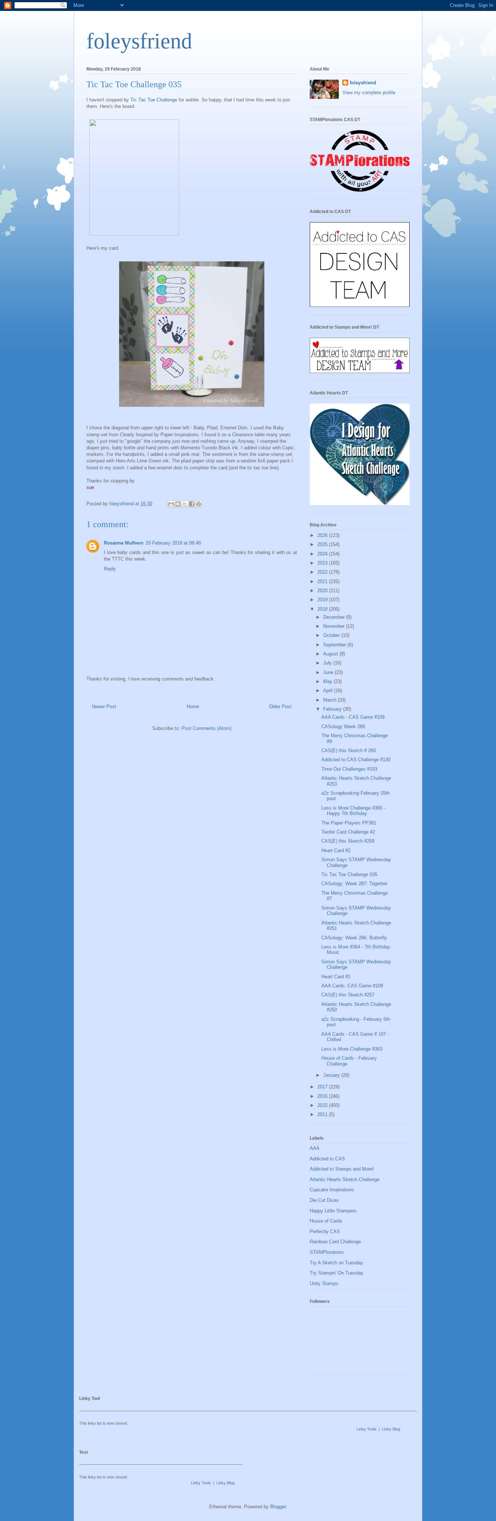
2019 (323, 599)
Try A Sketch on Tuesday (336, 1262)
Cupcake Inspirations (332, 1189)
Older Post (280, 706)
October (332, 635)
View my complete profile (368, 92)
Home (193, 706)
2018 (323, 609)
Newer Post (104, 706)
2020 (323, 590)
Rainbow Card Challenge (335, 1241)
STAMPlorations (327, 1252)
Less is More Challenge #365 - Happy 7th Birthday (353, 810)
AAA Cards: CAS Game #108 (352, 985)
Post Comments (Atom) (206, 728)
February (333, 709)
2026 (323, 535)
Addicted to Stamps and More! (342, 1169)
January (332, 1075)
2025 (323, 544)
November (334, 626)
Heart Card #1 (335, 976)
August (331, 654)
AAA (315, 1148)
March (330, 700)
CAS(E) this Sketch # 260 (348, 750)
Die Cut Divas (324, 1200)
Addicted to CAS (327, 1158)
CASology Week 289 (343, 726)
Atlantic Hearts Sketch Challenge (344, 1179)
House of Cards (326, 1221)
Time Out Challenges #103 (349, 769)
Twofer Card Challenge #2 (348, 832)
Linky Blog (391, 1429)
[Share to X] (184, 503)
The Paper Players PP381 (348, 823)
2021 (323, 581)
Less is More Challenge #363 (351, 1049)
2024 (323, 554)
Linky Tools (367, 1429)
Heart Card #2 (335, 850)
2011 (323, 1114)
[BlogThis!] (178, 503)
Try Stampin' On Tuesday (336, 1273)
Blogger (278, 1506)
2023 (323, 563)
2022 (323, 572)
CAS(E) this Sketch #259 (347, 841)
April (328, 690)
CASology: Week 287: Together (354, 883)
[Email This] (171, 503)
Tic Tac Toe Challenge (153, 100)
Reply (110, 568)
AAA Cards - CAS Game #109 (353, 717)
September (335, 644)
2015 (323, 1105)
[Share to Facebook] (191, 503)
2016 (323, 1096)
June (329, 672)
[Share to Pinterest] (198, 503)
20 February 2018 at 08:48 (173, 543)
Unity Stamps (324, 1283)
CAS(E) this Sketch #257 (347, 995)
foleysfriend (139, 41)
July (328, 663)
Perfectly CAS (325, 1231)
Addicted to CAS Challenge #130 (355, 759)
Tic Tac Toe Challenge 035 (349, 874)
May (328, 681)
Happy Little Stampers (333, 1210)
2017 (323, 1086)
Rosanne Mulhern (123, 543)
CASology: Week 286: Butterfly (354, 937)
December (334, 617)
